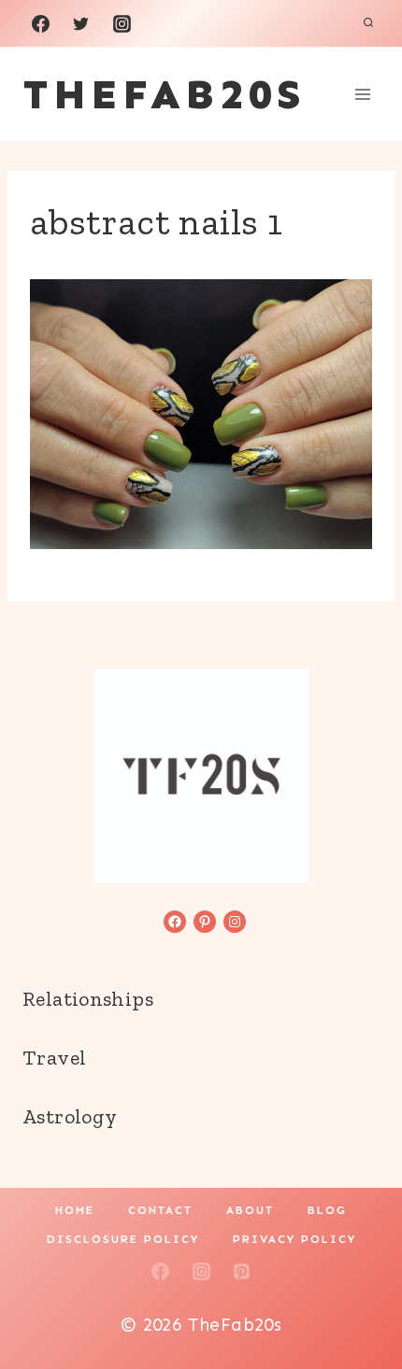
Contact (160, 1210)
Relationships (87, 998)
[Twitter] (81, 23)
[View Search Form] (368, 23)
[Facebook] (40, 23)
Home (74, 1210)
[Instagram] (121, 23)
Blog (327, 1210)
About (250, 1210)
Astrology (69, 1116)
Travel (54, 1057)
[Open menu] (362, 93)
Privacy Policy (294, 1239)
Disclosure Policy (123, 1239)
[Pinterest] (242, 1272)
